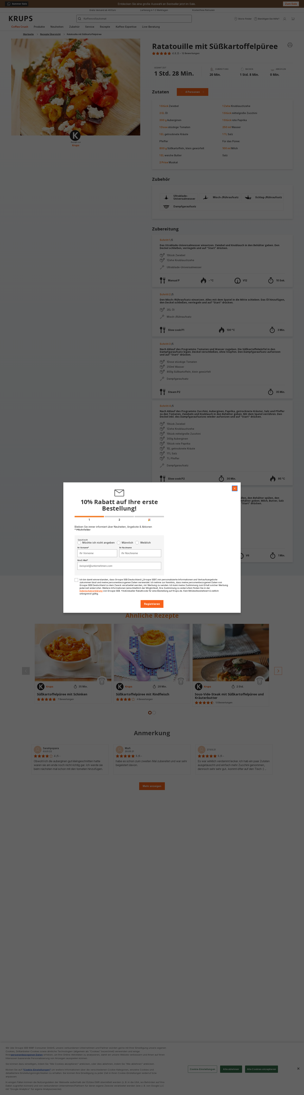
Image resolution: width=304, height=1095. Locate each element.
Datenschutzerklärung (91, 591)
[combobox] (97, 553)
